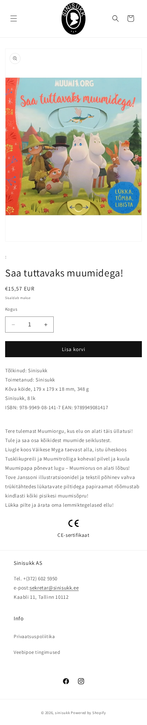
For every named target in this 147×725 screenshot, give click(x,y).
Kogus (11, 309)
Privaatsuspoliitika (34, 636)
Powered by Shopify (88, 712)
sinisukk (62, 712)
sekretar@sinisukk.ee (54, 587)
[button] (13, 18)
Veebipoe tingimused (37, 652)
